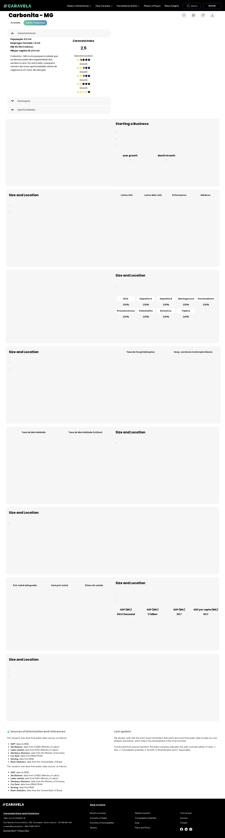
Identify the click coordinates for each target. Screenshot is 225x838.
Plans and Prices (142, 827)
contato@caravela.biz (13, 826)
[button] (126, 298)
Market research (142, 813)
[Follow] (184, 15)
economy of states (98, 818)
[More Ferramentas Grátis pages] (139, 6)
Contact (183, 822)
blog (137, 822)
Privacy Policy (23, 830)
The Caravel (186, 813)
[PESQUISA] (203, 15)
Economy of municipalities (102, 822)
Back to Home (97, 804)
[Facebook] (181, 829)
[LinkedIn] (186, 829)
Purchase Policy (9, 830)
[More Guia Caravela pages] (111, 6)
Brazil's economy (98, 813)
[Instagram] (190, 829)
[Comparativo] (193, 15)
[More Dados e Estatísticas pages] (90, 6)
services (184, 818)
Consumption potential (145, 818)
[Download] (212, 15)
